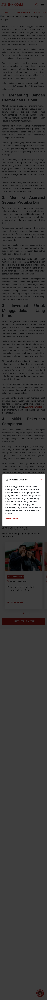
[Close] (42, 480)
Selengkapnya (11, 518)
